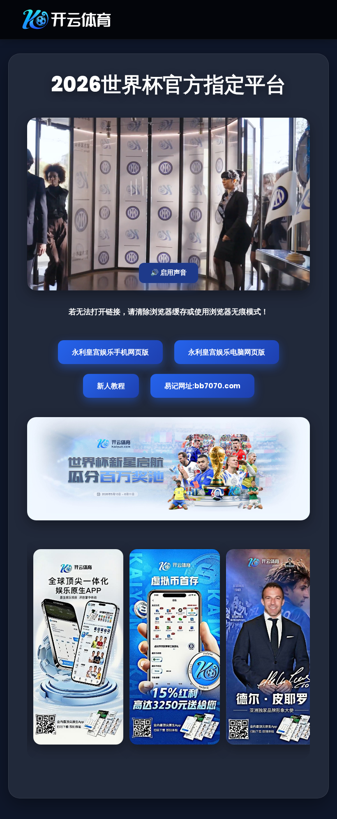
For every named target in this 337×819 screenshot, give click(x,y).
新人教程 (111, 386)
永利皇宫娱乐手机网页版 (110, 352)
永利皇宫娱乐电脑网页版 (226, 352)
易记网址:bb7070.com (202, 386)
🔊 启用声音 (168, 272)
